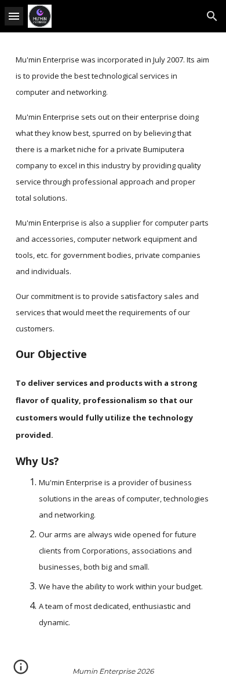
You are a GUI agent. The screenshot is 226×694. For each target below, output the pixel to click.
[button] (14, 16)
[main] (113, 340)
